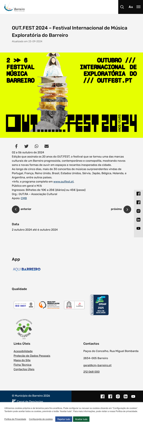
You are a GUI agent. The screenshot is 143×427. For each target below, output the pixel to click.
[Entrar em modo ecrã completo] (71, 95)
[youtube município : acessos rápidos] (138, 228)
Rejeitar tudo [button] (63, 419)
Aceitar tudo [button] (81, 419)
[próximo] (127, 209)
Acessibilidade (23, 351)
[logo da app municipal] (27, 269)
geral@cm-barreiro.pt (97, 365)
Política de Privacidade (15, 418)
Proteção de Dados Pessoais (32, 355)
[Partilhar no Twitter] (26, 146)
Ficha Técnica (22, 364)
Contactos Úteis (24, 369)
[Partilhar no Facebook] (16, 146)
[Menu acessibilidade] (131, 7)
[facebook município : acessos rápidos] (138, 193)
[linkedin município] (125, 398)
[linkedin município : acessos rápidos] (138, 219)
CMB (24, 198)
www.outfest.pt (63, 181)
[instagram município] (118, 398)
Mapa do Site (22, 360)
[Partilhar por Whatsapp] (36, 146)
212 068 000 (91, 371)
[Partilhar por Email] (46, 146)
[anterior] (16, 210)
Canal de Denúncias (30, 401)
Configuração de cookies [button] (41, 418)
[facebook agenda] (110, 398)
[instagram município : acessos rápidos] (138, 211)
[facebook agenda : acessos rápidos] (138, 202)
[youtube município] (133, 398)
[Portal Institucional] (73, 7)
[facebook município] (102, 398)
